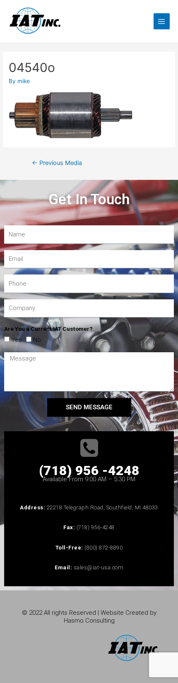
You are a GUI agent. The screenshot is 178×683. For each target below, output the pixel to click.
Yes (16, 340)
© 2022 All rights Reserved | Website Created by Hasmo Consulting (89, 616)
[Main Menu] (162, 21)
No (37, 340)
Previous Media (57, 163)
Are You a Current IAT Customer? (48, 328)
